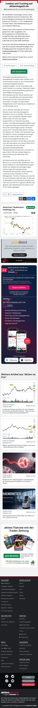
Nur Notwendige (27, 65)
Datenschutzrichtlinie (9, 59)
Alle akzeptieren (19, 71)
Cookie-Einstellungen (9, 51)
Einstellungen (9, 65)
